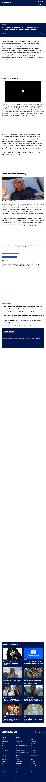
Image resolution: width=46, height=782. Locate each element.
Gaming (28, 2)
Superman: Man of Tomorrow (22, 752)
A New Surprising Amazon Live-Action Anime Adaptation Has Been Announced (33, 719)
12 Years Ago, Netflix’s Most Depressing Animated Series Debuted (10, 663)
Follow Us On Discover (9, 256)
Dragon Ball (18, 759)
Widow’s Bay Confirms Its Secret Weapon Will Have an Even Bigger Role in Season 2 (23, 316)
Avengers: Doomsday (20, 750)
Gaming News (4, 757)
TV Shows (4, 25)
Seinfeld (17, 253)
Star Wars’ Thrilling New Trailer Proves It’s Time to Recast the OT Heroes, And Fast (12, 701)
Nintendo (3, 761)
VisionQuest (33, 752)
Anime (32, 2)
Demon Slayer (19, 761)
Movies (20, 2)
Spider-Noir (33, 743)
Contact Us (5, 776)
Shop (17, 772)
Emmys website (26, 143)
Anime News (18, 757)
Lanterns (32, 748)
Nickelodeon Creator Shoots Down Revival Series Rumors (19, 326)
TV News (33, 739)
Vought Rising (33, 750)
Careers (24, 776)
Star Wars (33, 761)
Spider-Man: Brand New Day (22, 745)
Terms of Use (25, 345)
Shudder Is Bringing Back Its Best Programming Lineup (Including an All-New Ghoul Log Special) (20, 265)
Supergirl (18, 743)
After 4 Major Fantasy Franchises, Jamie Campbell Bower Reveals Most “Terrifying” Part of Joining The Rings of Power (22, 307)
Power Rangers (34, 765)
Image (3, 747)
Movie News (18, 739)
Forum (22, 3)
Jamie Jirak (4, 33)
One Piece (18, 768)
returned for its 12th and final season (28, 41)
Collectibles (17, 3)
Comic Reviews (5, 741)
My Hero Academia (20, 766)
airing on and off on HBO (16, 46)
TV (24, 2)
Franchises (34, 755)
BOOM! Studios (5, 750)
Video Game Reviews (6, 759)
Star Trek (33, 763)
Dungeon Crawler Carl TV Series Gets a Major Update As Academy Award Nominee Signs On (33, 682)
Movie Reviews (19, 741)
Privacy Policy (37, 345)
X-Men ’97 (33, 745)
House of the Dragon (35, 747)
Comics (15, 2)
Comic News (4, 739)
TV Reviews (33, 741)
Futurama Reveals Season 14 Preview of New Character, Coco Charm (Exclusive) (11, 719)
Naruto (17, 765)
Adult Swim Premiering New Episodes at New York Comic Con (20, 311)
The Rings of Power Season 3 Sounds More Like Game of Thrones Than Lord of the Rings (33, 701)
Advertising (13, 776)
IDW (2, 748)
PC (2, 766)
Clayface (18, 747)
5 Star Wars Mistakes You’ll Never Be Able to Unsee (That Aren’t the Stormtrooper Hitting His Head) (22, 321)
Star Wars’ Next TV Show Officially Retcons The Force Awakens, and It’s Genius (12, 682)
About (18, 776)
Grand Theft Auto (34, 766)
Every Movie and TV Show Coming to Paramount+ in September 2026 (33, 662)
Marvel (3, 743)
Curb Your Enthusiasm (6, 253)
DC (2, 745)
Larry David (12, 253)
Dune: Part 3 (18, 748)
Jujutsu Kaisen (19, 763)
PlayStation (4, 765)
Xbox (3, 763)
